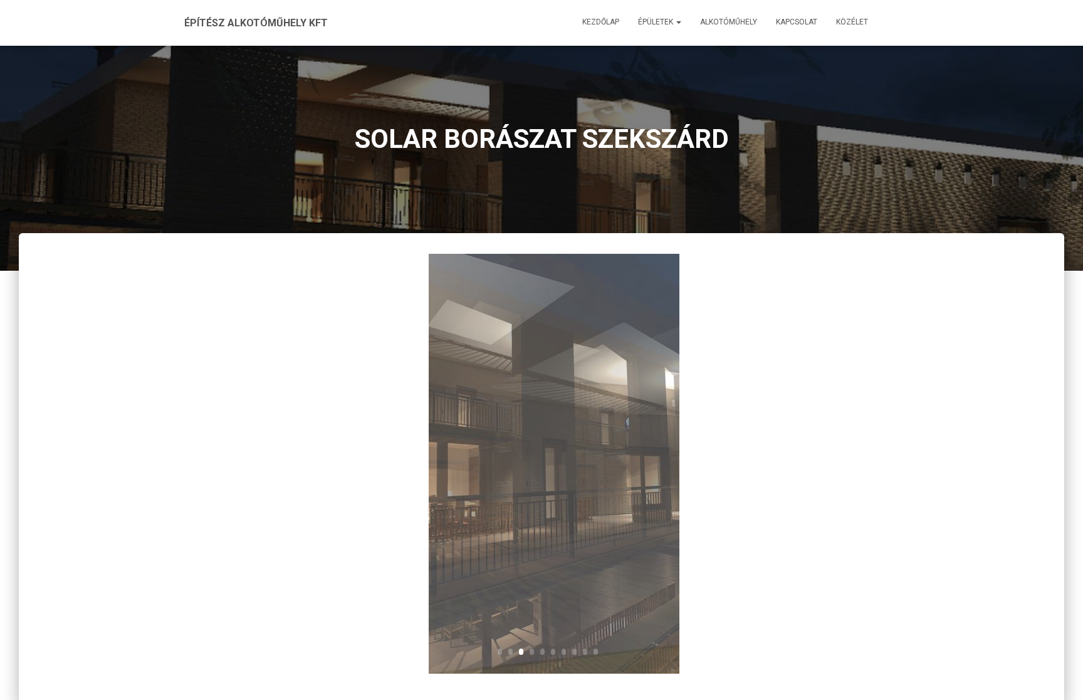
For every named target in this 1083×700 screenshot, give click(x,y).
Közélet (852, 22)
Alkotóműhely (728, 22)
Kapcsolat (796, 22)
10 (596, 652)
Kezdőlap (600, 22)
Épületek (656, 22)
